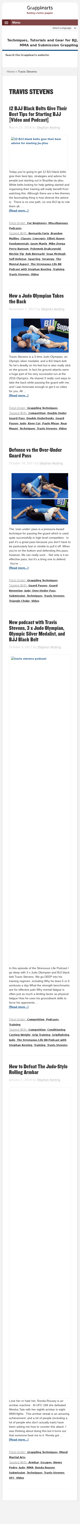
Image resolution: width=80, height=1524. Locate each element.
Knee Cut (34, 423)
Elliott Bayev (56, 238)
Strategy (48, 259)
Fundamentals (19, 243)
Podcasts (15, 228)
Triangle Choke (19, 601)
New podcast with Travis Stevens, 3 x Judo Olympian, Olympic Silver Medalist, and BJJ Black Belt (37, 631)
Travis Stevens (19, 274)
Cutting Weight (20, 1034)
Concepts (39, 238)
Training (58, 269)
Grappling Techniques (42, 408)
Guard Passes (38, 585)
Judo (23, 423)
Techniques (27, 428)
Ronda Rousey (45, 1467)
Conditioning (56, 1029)
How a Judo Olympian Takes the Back (36, 299)
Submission (17, 595)
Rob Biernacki (35, 254)
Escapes (46, 1462)
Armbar (34, 1462)
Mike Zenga (57, 243)
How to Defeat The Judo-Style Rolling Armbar (38, 1069)
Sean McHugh (56, 254)
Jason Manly (39, 243)
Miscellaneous (58, 223)
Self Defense (17, 259)
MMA (30, 1467)
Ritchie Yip (16, 254)
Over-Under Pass (44, 590)
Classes (26, 238)
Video (35, 274)
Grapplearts (40, 8)
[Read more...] (19, 210)
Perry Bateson (19, 248)
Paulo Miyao (50, 423)
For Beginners (37, 223)
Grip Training (41, 1034)
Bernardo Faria (39, 233)
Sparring (34, 259)
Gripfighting (60, 1034)
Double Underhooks (40, 418)
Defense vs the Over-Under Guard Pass (35, 453)
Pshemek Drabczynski (45, 248)
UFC (12, 1477)
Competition (37, 413)
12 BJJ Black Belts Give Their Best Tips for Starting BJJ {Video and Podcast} (38, 114)
